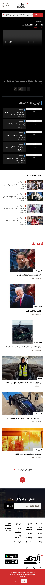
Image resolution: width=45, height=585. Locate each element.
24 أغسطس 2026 (36, 278)
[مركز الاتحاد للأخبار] (22, 5)
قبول (24, 581)
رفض (16, 581)
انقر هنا (24, 574)
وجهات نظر (38, 542)
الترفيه (30, 524)
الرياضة (40, 538)
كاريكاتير (18, 524)
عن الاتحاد (18, 532)
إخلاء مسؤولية (8, 524)
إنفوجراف (29, 538)
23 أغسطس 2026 (36, 421)
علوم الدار (39, 524)
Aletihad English (8, 529)
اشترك (9, 505)
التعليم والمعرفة (29, 528)
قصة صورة (28, 542)
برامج (19, 528)
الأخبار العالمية (39, 528)
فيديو (30, 533)
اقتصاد (40, 533)
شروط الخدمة (17, 542)
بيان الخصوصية (18, 537)
